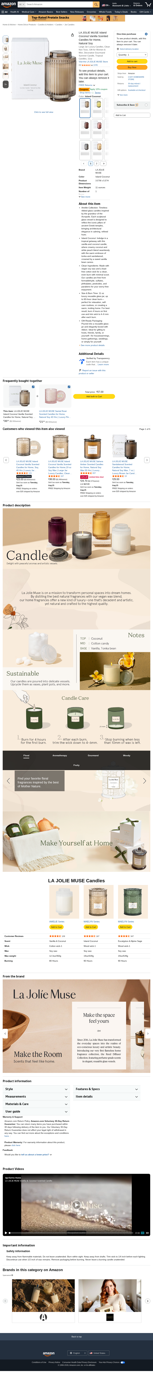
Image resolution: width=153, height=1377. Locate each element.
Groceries (91, 12)
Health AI (14, 12)
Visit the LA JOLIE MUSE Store (93, 61)
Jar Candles (69, 25)
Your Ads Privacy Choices (109, 1362)
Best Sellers (61, 12)
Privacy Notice (54, 1362)
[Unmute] (147, 1233)
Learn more (103, 364)
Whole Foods (105, 12)
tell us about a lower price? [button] (35, 1154)
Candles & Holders (45, 25)
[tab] (26, 755)
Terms (98, 92)
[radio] (6, 39)
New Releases (77, 12)
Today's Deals (121, 12)
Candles (58, 25)
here (6, 1136)
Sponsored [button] (7, 1275)
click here (15, 1145)
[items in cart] (148, 4)
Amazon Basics (46, 12)
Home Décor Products (27, 25)
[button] (4, 12)
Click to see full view (43, 112)
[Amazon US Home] (48, 1354)
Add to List (121, 115)
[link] (55, 396)
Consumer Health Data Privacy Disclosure (79, 1362)
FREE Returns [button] (86, 85)
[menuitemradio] (142, 1233)
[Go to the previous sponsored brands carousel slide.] (5, 1301)
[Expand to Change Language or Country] (109, 5)
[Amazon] (8, 4)
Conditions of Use (39, 1362)
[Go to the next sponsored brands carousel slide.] (147, 1301)
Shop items (85, 92)
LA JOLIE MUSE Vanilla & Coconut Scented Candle (28, 1180)
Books (134, 12)
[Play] (5, 1233)
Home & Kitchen (9, 25)
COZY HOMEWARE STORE (136, 78)
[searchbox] (59, 4)
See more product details (93, 345)
